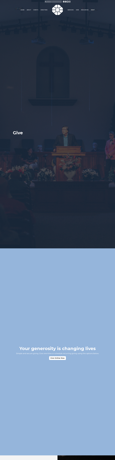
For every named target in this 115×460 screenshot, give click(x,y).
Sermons (71, 10)
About (29, 10)
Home (22, 10)
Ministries (44, 10)
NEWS (93, 10)
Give (77, 10)
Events (35, 10)
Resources (85, 10)
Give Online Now (57, 358)
